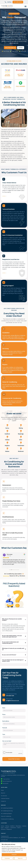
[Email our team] (3, 700)
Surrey (7, 428)
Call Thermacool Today (11, 693)
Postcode (4, 727)
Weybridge (21, 434)
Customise (7, 858)
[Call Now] (5, 2)
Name (3, 707)
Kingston (7, 445)
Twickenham (20, 445)
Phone (3, 714)
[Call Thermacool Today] (3, 695)
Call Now (9, 2)
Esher (20, 439)
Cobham (7, 439)
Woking (21, 428)
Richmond (20, 451)
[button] (25, 6)
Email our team (9, 698)
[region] (14, 851)
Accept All (14, 854)
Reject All (20, 858)
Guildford (7, 434)
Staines (7, 451)
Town (3, 734)
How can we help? (6, 741)
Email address (5, 721)
